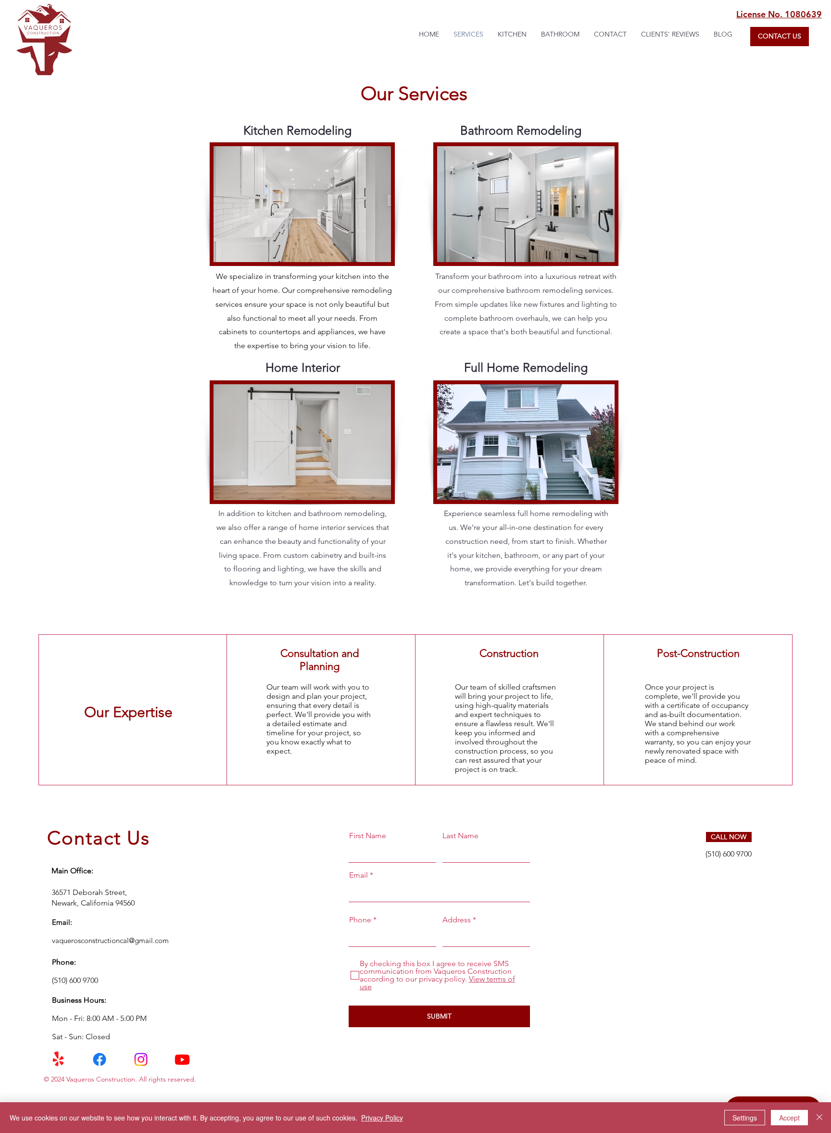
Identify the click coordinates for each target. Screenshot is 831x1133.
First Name (367, 836)
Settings (744, 1117)
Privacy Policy (382, 1117)
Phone (360, 920)
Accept (789, 1117)
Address (456, 920)
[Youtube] (182, 1059)
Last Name (460, 836)
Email (358, 875)
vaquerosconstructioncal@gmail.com (110, 940)
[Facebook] (99, 1059)
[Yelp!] (58, 1059)
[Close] (819, 1117)
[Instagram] (141, 1059)
